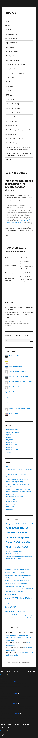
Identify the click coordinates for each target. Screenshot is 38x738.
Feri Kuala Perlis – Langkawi (15, 139)
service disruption (23, 323)
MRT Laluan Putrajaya (13, 121)
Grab (27, 572)
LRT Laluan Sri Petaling (13, 112)
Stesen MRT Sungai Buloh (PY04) (19, 376)
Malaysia (24, 580)
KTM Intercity (10, 95)
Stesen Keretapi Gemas (15, 392)
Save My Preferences (23, 724)
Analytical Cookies (7, 703)
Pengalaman (9, 440)
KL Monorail (9, 86)
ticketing (18, 618)
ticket (13, 618)
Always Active (17, 681)
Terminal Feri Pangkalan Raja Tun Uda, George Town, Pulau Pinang (19, 154)
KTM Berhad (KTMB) (12, 34)
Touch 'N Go (28, 618)
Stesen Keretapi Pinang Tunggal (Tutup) (20, 381)
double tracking (7, 572)
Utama (7, 21)
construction (27, 569)
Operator (7, 25)
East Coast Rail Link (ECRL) (15, 73)
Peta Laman (9, 509)
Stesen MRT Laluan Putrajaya (16, 614)
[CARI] (31, 341)
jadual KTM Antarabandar (25, 575)
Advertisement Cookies (8, 713)
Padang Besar (8, 583)
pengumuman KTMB (19, 586)
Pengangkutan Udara (11, 125)
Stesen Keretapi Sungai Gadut (17, 361)
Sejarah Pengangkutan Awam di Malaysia (18, 489)
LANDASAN (10, 13)
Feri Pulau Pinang (11, 143)
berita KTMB (20, 569)
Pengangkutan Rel (10, 69)
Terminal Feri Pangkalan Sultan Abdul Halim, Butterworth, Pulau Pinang (19, 148)
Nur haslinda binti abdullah (13, 637)
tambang (29, 615)
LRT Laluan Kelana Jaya (13, 108)
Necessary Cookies (7, 681)
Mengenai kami (10, 504)
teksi (5, 618)
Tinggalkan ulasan (9, 325)
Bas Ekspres (10, 47)
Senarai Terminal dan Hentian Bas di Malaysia (19, 492)
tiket (23, 618)
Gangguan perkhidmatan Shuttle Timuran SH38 (19, 524)
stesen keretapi (10, 594)
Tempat (8, 452)
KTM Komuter (10, 99)
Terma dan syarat (11, 499)
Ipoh (30, 572)
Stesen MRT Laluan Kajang (17, 611)
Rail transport (12, 591)
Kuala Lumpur (27, 578)
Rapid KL (9, 30)
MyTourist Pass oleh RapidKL (14, 551)
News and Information (21, 322)
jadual (6, 575)
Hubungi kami (10, 506)
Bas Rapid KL (10, 56)
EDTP (18, 572)
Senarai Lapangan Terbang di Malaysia (18, 130)
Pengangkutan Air (10, 134)
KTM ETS (9, 91)
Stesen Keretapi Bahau (15, 366)
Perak (17, 589)
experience (23, 572)
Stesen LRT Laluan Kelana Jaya (18, 600)
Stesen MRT (11, 607)
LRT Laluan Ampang (12, 104)
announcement (8, 323)
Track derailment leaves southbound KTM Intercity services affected (19, 185)
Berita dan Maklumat (11, 38)
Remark (15, 693)
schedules (23, 591)
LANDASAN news (9, 580)
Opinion (8, 435)
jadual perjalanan (11, 578)
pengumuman (9, 586)
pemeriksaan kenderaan (22, 583)
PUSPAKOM (29, 589)
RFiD (18, 591)
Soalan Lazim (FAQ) (12, 501)
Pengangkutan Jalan (11, 43)
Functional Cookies (7, 693)
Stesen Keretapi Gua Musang (17, 371)
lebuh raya (16, 580)
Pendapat (8, 160)
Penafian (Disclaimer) (12, 494)
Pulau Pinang (22, 589)
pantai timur (14, 583)
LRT (21, 580)
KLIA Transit (9, 82)
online (29, 580)
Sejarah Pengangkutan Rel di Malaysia (20, 408)
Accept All (30, 672)
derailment (15, 323)
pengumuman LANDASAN (10, 589)
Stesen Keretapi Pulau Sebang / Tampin (17, 635)
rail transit (6, 591)
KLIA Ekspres (10, 78)
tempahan (9, 618)
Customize (5, 672)
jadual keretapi (12, 575)
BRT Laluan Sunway (12, 60)
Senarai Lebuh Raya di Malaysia (16, 64)
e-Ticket (13, 572)
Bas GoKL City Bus (12, 51)
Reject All (18, 672)
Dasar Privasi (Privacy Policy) (14, 496)
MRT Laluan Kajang (12, 117)
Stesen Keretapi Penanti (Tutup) (18, 387)
